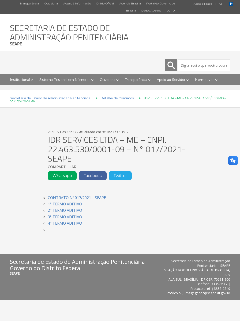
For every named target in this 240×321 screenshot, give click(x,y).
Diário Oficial (105, 3)
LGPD (170, 10)
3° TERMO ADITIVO (65, 216)
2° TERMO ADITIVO (65, 210)
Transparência (29, 3)
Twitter (120, 176)
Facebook (92, 176)
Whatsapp (62, 176)
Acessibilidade (203, 3)
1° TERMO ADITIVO (65, 204)
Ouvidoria (51, 3)
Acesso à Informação (77, 3)
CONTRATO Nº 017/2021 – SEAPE (77, 197)
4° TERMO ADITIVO (65, 223)
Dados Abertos (151, 10)
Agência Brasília (130, 3)
